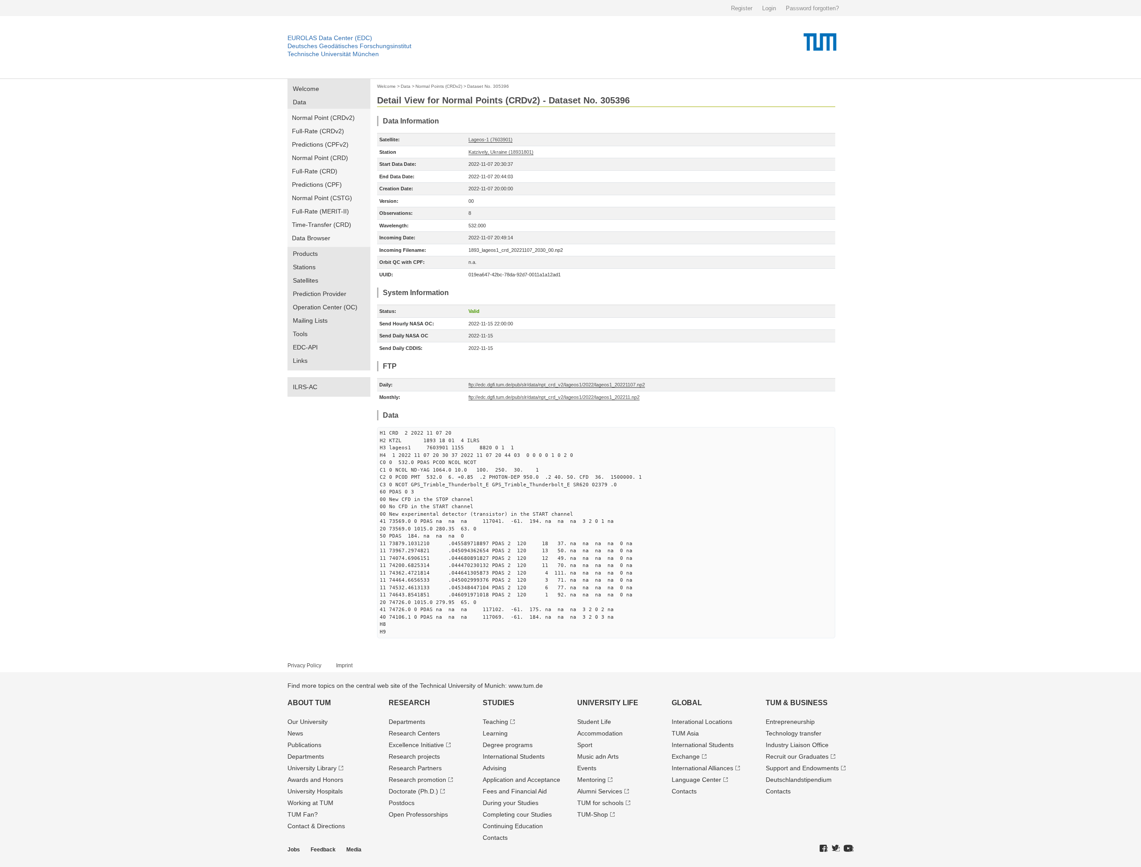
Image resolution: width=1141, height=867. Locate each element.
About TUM (309, 703)
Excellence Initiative (416, 744)
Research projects (414, 756)
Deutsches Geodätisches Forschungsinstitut (349, 45)
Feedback (323, 849)
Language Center (696, 779)
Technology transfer (793, 733)
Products (305, 253)
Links (300, 360)
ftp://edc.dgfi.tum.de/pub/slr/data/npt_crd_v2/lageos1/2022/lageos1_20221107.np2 (556, 384)
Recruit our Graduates (797, 756)
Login (769, 8)
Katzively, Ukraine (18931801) (501, 152)
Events (586, 768)
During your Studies (510, 802)
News (295, 733)
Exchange (686, 756)
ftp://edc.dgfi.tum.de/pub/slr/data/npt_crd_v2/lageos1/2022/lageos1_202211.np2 (554, 397)
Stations (304, 267)
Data (299, 102)
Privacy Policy (304, 665)
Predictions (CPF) (317, 184)
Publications (304, 744)
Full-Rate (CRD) (314, 171)
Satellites (305, 280)
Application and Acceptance (521, 779)
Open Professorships (418, 814)
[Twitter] (836, 849)
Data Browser (311, 238)
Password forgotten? (812, 8)
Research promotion (417, 779)
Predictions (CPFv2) (320, 144)
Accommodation (600, 733)
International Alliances (702, 768)
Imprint (344, 665)
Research (409, 703)
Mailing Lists (310, 320)
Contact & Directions (316, 826)
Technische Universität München (333, 54)
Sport (584, 744)
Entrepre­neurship (790, 721)
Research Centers (414, 733)
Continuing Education (513, 826)
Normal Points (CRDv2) (438, 86)
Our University (307, 721)
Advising (494, 768)
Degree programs (508, 744)
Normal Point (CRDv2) (323, 117)
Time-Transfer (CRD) (321, 224)
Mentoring (591, 779)
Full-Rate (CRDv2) (318, 131)
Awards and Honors (315, 779)
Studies (498, 703)
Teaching (495, 721)
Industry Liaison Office (797, 744)
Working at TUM (310, 802)
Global (687, 703)
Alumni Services (599, 791)
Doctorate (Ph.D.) (413, 791)
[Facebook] (824, 849)
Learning (495, 733)
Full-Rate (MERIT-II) (320, 211)
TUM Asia (685, 733)
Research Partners (415, 768)
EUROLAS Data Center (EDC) (329, 37)
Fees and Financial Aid (515, 791)
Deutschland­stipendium (799, 779)
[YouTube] (849, 849)
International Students (514, 756)
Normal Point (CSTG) (322, 197)
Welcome (306, 88)
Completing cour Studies (517, 814)
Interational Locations (702, 721)
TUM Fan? (302, 814)
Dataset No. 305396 (488, 86)
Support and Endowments (802, 768)
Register (741, 8)
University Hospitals (315, 791)
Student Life (594, 721)
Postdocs (402, 802)
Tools (300, 333)
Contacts (495, 837)
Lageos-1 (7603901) (490, 139)
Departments (305, 756)
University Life (607, 703)
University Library (312, 768)
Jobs (293, 849)
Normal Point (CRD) (320, 157)
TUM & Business (797, 703)
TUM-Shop (592, 814)
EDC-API (305, 347)
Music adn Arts (598, 756)
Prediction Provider (319, 293)
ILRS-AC (305, 386)
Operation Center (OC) (325, 307)
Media (353, 849)
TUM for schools (600, 802)
